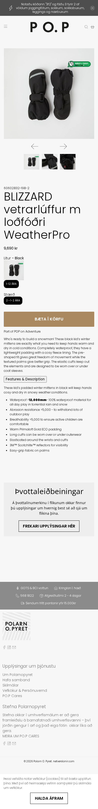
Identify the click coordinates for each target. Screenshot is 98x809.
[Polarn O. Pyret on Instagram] (9, 647)
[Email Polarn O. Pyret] (14, 647)
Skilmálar (11, 685)
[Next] (63, 146)
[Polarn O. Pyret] (49, 27)
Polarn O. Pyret (42, 761)
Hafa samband (16, 679)
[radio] (14, 270)
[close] (92, 8)
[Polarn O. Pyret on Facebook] (4, 647)
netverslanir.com (63, 761)
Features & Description (25, 379)
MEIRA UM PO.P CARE (20, 736)
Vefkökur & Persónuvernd (25, 690)
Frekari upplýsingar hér (49, 526)
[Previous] (34, 146)
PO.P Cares (12, 695)
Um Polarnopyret (18, 674)
